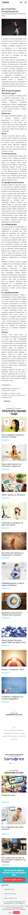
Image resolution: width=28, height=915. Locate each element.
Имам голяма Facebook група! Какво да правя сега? (14, 641)
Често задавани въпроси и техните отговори (13, 436)
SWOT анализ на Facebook (13, 495)
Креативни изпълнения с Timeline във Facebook (12, 614)
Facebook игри (14, 393)
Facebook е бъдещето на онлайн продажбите (12, 698)
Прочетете (5, 440)
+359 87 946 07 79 (10, 898)
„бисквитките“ (23, 909)
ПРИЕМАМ (16, 912)
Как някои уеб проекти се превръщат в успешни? (12, 554)
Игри (12, 395)
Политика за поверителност (17, 907)
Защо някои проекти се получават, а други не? (12, 465)
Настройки (10, 912)
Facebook (5, 395)
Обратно (7, 401)
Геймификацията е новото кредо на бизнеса (13, 584)
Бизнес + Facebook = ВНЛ (13, 669)
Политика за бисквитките (7, 909)
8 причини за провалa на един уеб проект (12, 524)
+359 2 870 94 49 (10, 894)
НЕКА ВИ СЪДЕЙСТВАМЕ (13, 879)
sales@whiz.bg (9, 889)
